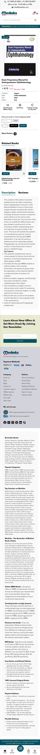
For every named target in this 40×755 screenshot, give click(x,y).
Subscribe (20, 341)
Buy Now (23, 125)
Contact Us (7, 386)
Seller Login (7, 400)
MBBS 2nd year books (26, 470)
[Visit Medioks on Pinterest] (16, 422)
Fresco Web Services (14, 743)
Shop (5, 380)
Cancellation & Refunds (29, 389)
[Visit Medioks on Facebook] (4, 422)
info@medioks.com (21, 7)
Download (6, 26)
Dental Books (26, 482)
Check (15, 120)
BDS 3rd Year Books (11, 476)
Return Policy (26, 383)
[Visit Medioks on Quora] (24, 422)
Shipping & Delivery (28, 386)
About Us (6, 377)
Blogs (5, 383)
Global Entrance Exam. (22, 484)
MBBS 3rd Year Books (12, 472)
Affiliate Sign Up (8, 392)
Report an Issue (27, 392)
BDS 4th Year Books (25, 476)
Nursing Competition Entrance (21, 478)
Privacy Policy (26, 380)
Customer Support (9, 389)
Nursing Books (9, 480)
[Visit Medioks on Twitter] (8, 422)
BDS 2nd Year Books (25, 474)
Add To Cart (14, 125)
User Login (6, 398)
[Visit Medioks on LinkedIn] (20, 422)
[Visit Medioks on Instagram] (12, 422)
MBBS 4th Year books (27, 472)
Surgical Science (16, 482)
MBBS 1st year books (12, 470)
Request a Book (27, 395)
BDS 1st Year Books (11, 474)
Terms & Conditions (28, 377)
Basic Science (19, 480)
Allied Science (9, 484)
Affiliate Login (7, 395)
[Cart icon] (24, 174)
